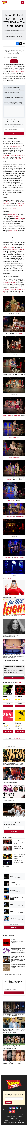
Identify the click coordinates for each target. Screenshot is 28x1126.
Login (19, 2)
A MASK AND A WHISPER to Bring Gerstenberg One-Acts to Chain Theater (13, 93)
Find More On (13, 738)
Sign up (14, 993)
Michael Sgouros (19, 218)
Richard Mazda (12, 207)
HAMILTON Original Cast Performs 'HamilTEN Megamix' (19, 856)
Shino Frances (13, 230)
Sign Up (14, 61)
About (12, 1114)
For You (9, 578)
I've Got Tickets (8, 706)
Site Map (20, 1116)
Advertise (7, 1114)
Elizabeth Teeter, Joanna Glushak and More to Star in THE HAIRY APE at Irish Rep (13, 103)
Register (15, 2)
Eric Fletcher (10, 202)
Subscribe (14, 831)
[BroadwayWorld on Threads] (10, 1111)
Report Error (14, 1118)
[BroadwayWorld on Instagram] (13, 1108)
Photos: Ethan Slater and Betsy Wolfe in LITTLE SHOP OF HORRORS (13, 1015)
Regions (15, 1116)
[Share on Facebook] (17, 43)
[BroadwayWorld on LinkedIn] (17, 1108)
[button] (22, 2)
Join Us (21, 1114)
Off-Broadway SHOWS (8, 871)
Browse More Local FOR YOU (14, 660)
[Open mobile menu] (26, 2)
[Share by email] (24, 43)
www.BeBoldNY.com (19, 159)
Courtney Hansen (8, 225)
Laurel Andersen (12, 209)
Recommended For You (8, 935)
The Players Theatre (18, 71)
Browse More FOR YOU (13, 974)
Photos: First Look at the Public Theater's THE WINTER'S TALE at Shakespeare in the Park (12, 1047)
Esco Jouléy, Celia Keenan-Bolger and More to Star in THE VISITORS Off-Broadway (14, 1063)
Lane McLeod (11, 500)
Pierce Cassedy (12, 215)
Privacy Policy (20, 1122)
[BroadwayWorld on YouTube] (13, 1111)
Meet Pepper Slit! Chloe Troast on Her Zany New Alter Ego (19, 842)
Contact (17, 1114)
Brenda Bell (6, 203)
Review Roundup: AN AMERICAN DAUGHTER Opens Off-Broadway (12, 88)
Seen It (8, 703)
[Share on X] (20, 43)
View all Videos (7, 867)
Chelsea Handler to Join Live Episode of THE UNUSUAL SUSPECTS (13, 98)
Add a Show (14, 927)
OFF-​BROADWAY (11, 3)
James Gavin (20, 203)
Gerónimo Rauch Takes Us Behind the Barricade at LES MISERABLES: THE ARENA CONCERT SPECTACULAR (14, 1030)
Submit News (9, 1116)
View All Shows (14, 924)
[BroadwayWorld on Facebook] (10, 1108)
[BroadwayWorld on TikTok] (20, 1108)
